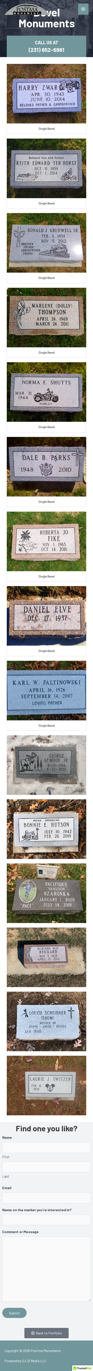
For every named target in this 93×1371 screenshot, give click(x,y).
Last (5, 1176)
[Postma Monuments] (27, 9)
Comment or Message (20, 1231)
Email (6, 1187)
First (5, 1157)
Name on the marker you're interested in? (37, 1210)
